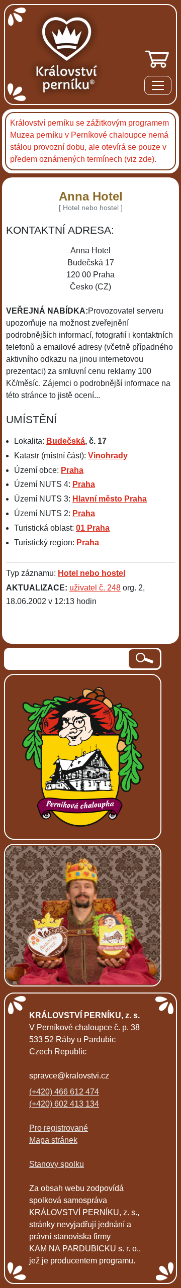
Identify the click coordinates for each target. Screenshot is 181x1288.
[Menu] (157, 87)
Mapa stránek (53, 1140)
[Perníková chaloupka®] (83, 756)
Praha (72, 470)
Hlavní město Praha (109, 498)
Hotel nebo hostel (91, 573)
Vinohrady (108, 455)
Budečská (65, 441)
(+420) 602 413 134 (64, 1104)
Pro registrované (58, 1128)
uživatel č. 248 (95, 587)
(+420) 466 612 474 (64, 1091)
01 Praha (93, 528)
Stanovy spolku (56, 1164)
